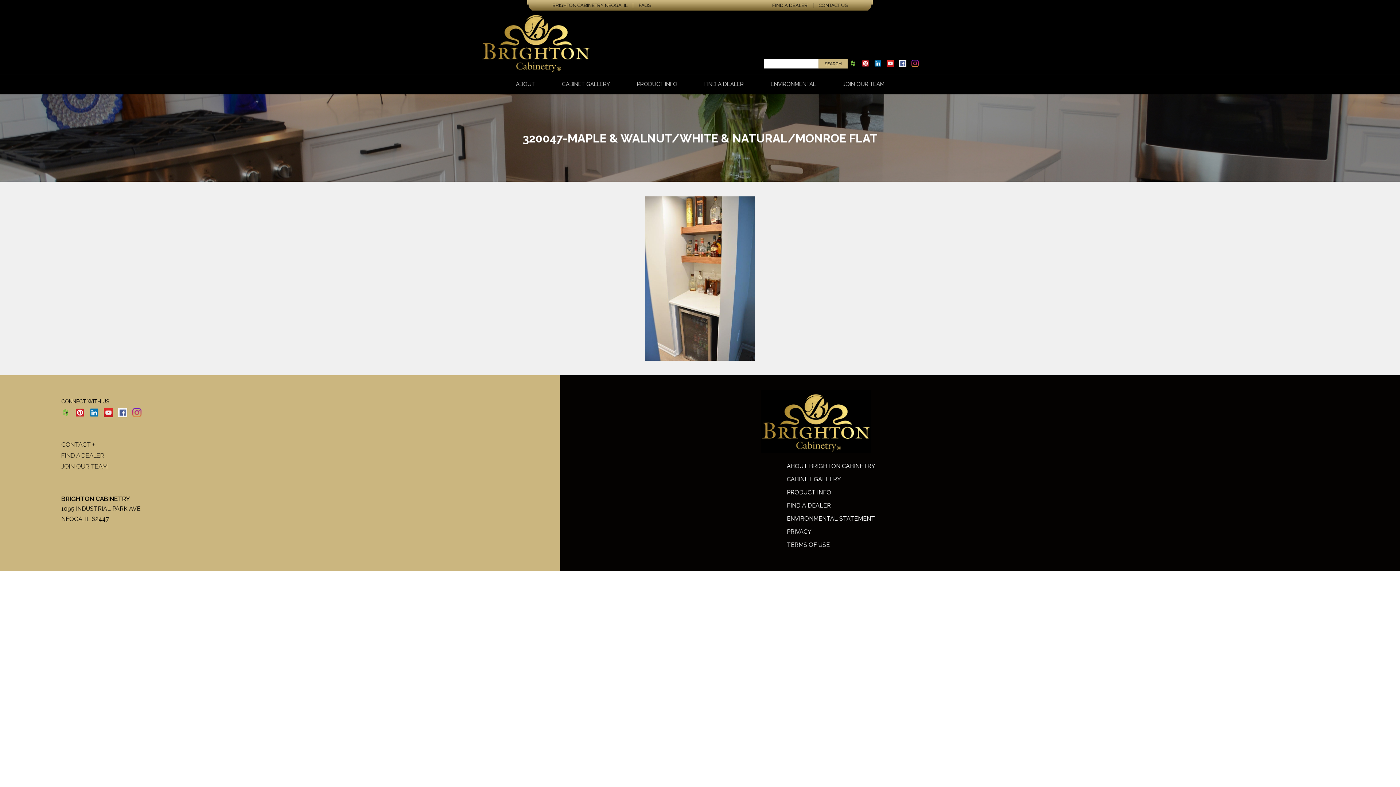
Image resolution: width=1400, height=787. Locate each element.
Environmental (793, 84)
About (525, 84)
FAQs (645, 5)
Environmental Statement (831, 518)
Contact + (78, 444)
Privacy (799, 531)
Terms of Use (808, 544)
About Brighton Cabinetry (831, 466)
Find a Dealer (790, 5)
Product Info (657, 84)
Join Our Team (863, 84)
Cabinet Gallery (586, 84)
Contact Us (833, 5)
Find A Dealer (809, 505)
